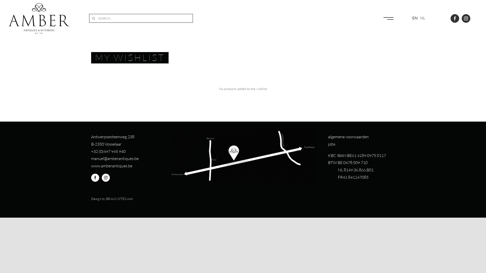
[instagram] (466, 18)
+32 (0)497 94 (103, 151)
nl (422, 17)
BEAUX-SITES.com (119, 199)
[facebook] (455, 18)
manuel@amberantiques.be (115, 158)
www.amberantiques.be (111, 165)
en (415, 17)
